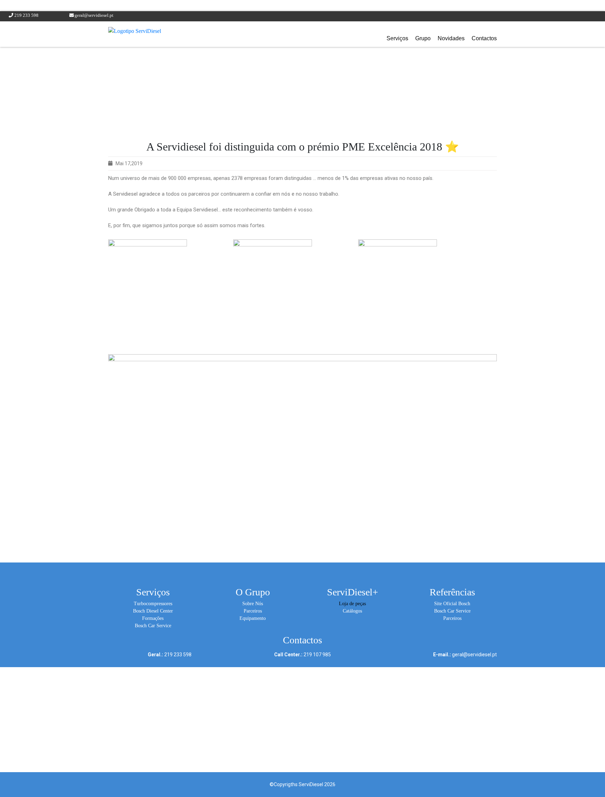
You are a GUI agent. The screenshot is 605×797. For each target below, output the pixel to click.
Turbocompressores (153, 603)
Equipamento (252, 618)
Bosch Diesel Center (153, 611)
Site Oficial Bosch (452, 603)
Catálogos (352, 611)
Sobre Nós (252, 603)
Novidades (451, 38)
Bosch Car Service (153, 625)
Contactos (484, 38)
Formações (153, 618)
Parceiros (253, 611)
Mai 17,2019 (129, 163)
